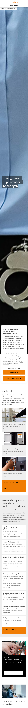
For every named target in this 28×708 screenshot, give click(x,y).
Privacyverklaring (13, 363)
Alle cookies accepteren (14, 378)
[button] (11, 8)
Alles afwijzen (14, 372)
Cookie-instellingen (14, 368)
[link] (3, 8)
